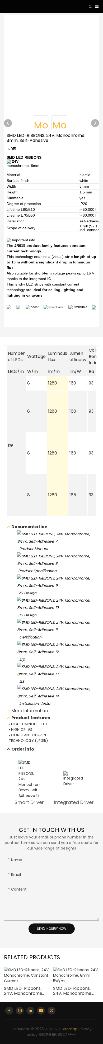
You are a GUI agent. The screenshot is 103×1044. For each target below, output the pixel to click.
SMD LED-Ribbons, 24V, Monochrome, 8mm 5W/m (72, 991)
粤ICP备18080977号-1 (57, 1034)
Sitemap (69, 1029)
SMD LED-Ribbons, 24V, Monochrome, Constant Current (23, 991)
